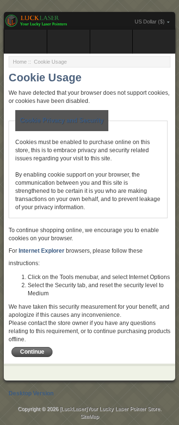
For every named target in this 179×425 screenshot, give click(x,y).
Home (20, 62)
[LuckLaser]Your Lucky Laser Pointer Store (110, 409)
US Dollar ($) (150, 21)
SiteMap (89, 416)
